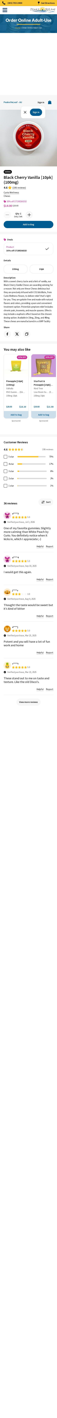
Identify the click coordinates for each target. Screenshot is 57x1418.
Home (17, 28)
